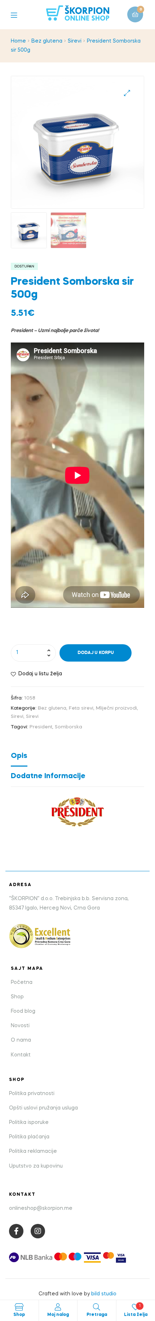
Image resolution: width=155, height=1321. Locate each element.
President (41, 727)
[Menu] (19, 14)
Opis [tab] (19, 756)
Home (18, 41)
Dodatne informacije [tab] (48, 776)
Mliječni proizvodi (116, 708)
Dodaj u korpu (96, 653)
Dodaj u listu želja (40, 673)
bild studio (103, 1293)
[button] (127, 93)
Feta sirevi (81, 708)
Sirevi (74, 41)
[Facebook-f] (16, 1231)
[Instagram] (38, 1231)
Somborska (68, 727)
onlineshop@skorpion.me (40, 1208)
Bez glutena (46, 41)
